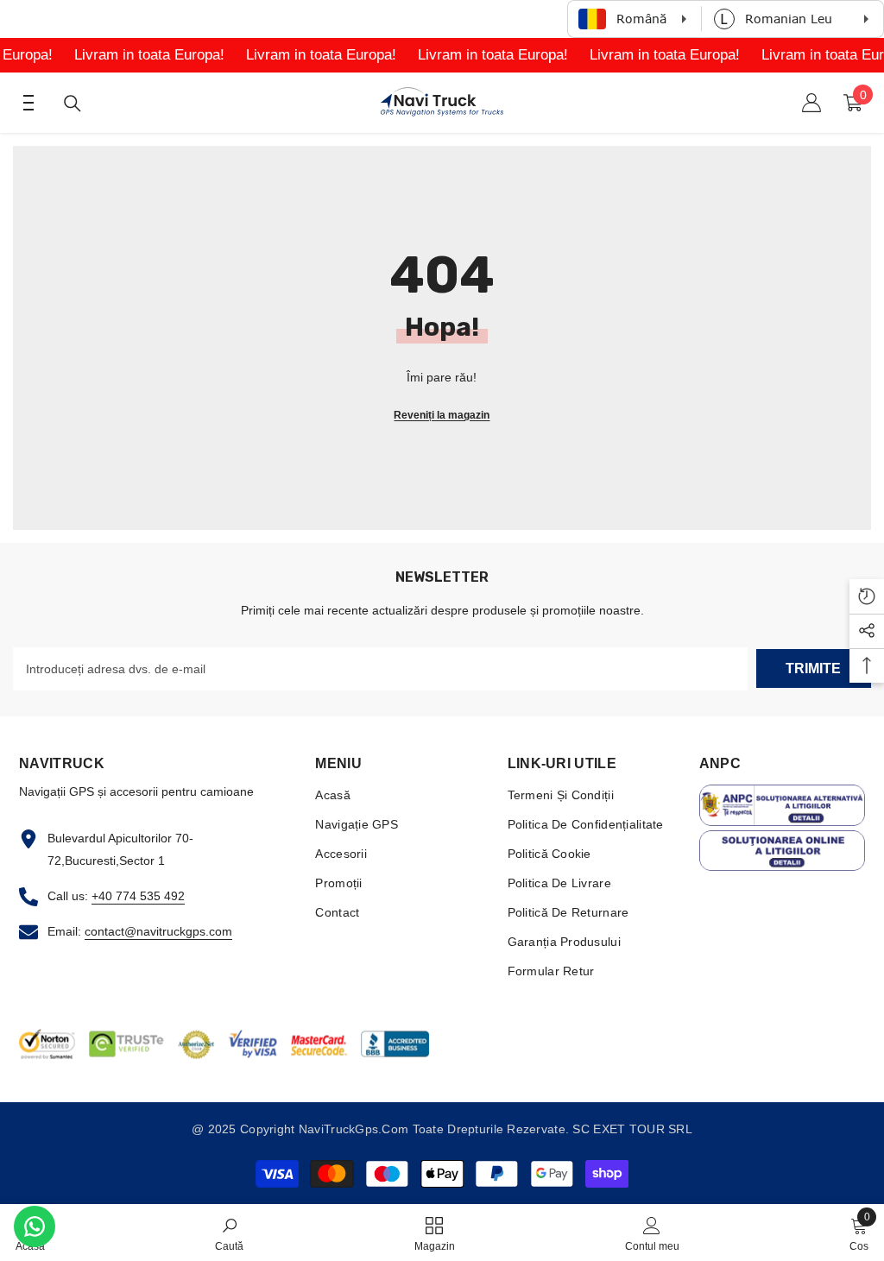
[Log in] (811, 102)
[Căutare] (72, 103)
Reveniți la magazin (441, 415)
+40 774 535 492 (138, 896)
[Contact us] (34, 1226)
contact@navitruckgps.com (158, 931)
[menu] (23, 102)
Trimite (813, 668)
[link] (229, 1232)
